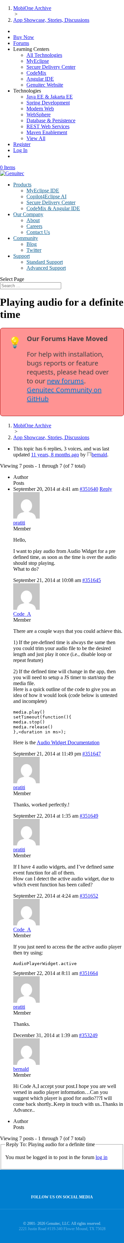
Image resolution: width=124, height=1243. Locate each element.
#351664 (88, 973)
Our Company (28, 214)
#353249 (88, 1035)
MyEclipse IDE (42, 190)
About (33, 220)
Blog (31, 244)
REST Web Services (47, 126)
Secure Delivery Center (50, 67)
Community (25, 238)
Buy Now (23, 37)
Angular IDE (40, 79)
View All (35, 138)
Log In (20, 150)
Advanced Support (46, 268)
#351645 (91, 580)
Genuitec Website (44, 85)
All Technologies (44, 55)
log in (101, 1157)
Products (22, 184)
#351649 (89, 816)
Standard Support (44, 262)
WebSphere (38, 114)
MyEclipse (37, 61)
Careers (34, 226)
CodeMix (36, 73)
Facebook (60, 1182)
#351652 (89, 896)
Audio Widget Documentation (68, 742)
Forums (21, 43)
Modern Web (40, 108)
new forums (65, 380)
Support (21, 256)
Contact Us (38, 232)
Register (21, 144)
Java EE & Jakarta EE (49, 96)
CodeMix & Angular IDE (53, 208)
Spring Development (48, 102)
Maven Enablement (46, 132)
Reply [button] (106, 489)
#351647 (91, 754)
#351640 (89, 489)
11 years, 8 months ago (55, 454)
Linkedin (74, 1182)
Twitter (33, 250)
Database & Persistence (50, 120)
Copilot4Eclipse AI (46, 196)
